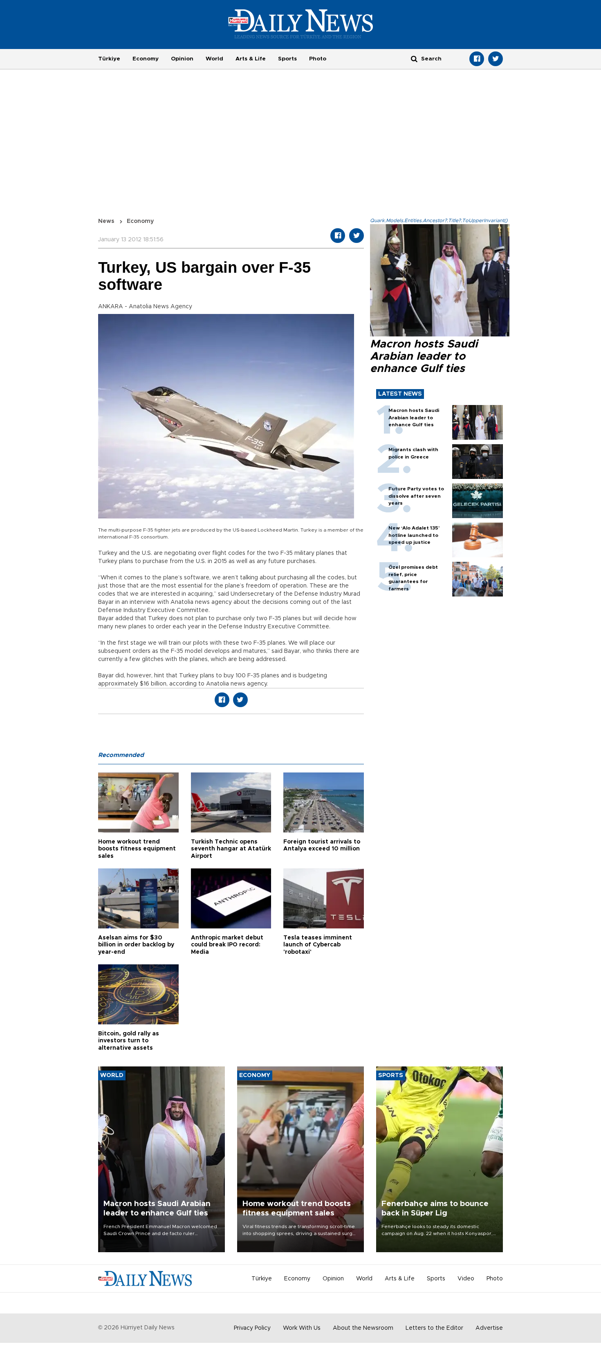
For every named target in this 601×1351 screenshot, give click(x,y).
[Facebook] (476, 58)
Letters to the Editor (434, 1328)
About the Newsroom (363, 1328)
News (106, 221)
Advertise (489, 1328)
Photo (317, 59)
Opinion (182, 59)
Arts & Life (250, 59)
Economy (145, 59)
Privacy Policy (252, 1328)
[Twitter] (495, 58)
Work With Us (302, 1328)
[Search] (414, 58)
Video (465, 1279)
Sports (287, 59)
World (214, 59)
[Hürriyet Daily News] (300, 24)
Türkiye (109, 59)
